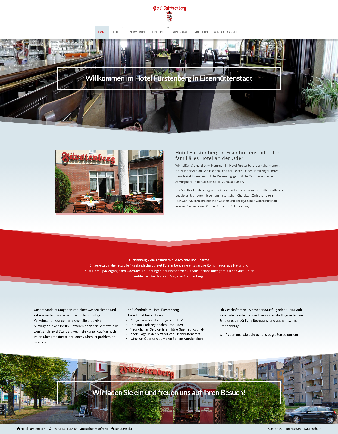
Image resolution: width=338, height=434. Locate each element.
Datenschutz (312, 429)
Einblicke (159, 32)
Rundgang (179, 32)
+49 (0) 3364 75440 (64, 429)
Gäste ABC (275, 429)
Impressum (293, 429)
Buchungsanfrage (96, 429)
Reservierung (137, 32)
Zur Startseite (123, 429)
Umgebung (200, 32)
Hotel (116, 32)
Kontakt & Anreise (227, 32)
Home (102, 32)
